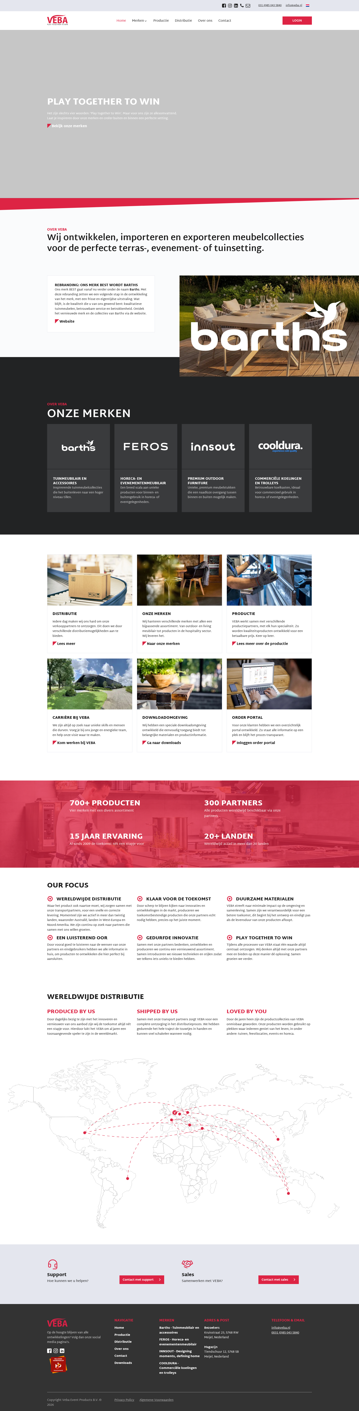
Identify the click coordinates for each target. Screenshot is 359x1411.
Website (66, 322)
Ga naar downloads (164, 743)
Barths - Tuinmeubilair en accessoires (179, 1331)
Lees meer (66, 644)
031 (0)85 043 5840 (270, 5)
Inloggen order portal (256, 743)
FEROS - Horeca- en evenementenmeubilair (178, 1342)
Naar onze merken (163, 644)
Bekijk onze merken (69, 126)
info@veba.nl (294, 5)
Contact (120, 1356)
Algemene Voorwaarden (156, 1400)
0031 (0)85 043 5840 (285, 1333)
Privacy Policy (124, 1400)
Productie (122, 1335)
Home (119, 1328)
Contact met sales (275, 1280)
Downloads (123, 1363)
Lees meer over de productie (262, 644)
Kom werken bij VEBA (76, 743)
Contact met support (138, 1280)
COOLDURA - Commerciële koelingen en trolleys (178, 1368)
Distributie (123, 1342)
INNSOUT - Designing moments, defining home (179, 1354)
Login (297, 21)
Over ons (121, 1349)
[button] (139, 21)
